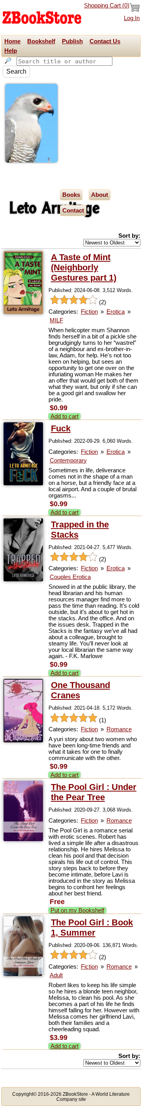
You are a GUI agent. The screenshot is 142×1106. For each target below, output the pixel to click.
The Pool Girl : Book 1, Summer (92, 927)
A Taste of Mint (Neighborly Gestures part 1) (83, 267)
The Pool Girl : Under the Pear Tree (93, 792)
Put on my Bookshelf (77, 910)
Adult (56, 975)
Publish (72, 41)
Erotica (115, 312)
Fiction (89, 312)
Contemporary (68, 460)
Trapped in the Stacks (80, 530)
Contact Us (105, 41)
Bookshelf (41, 41)
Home (12, 41)
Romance (119, 729)
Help (10, 51)
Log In (132, 18)
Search (16, 71)
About (99, 195)
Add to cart (64, 416)
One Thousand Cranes (80, 690)
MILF (56, 320)
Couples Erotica (70, 577)
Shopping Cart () (106, 5)
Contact (73, 210)
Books (71, 195)
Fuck (61, 428)
